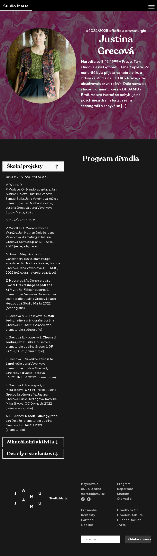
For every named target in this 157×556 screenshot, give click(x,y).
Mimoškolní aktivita (30, 442)
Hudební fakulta (129, 520)
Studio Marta (15, 5)
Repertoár (125, 489)
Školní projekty (25, 166)
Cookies (87, 525)
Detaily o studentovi (30, 453)
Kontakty (88, 515)
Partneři (87, 520)
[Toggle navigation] (151, 6)
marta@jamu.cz (93, 494)
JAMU (122, 525)
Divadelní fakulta (130, 515)
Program (123, 484)
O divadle (124, 499)
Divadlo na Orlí (128, 510)
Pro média (89, 510)
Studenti (123, 494)
